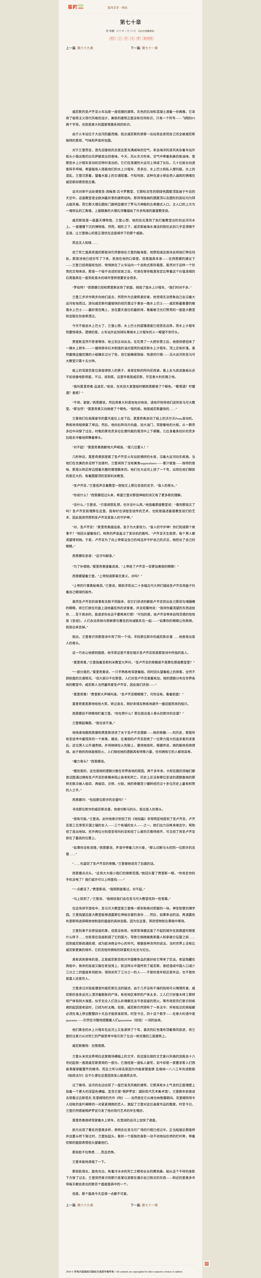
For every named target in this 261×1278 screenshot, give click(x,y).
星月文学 (83, 6)
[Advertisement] (130, 80)
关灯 (112, 38)
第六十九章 (85, 48)
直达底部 (148, 38)
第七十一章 (150, 48)
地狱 (124, 7)
